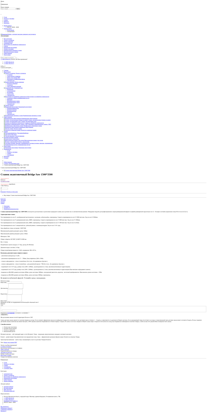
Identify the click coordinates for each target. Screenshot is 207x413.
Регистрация (10, 30)
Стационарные (11, 90)
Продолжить (4, 314)
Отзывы (6, 158)
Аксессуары (10, 93)
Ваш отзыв (4, 301)
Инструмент (7, 72)
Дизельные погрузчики (24, 147)
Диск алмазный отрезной (14, 86)
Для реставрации (19, 136)
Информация (7, 149)
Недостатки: (4, 294)
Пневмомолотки (11, 111)
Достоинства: (4, 288)
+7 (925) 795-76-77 (9, 63)
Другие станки (18, 128)
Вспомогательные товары (11, 52)
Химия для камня (9, 49)
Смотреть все (10, 80)
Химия (6, 131)
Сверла (6, 46)
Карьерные (10, 89)
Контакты (6, 23)
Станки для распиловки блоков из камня (39, 120)
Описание (6, 206)
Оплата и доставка (9, 18)
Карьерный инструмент (10, 47)
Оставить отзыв (5, 181)
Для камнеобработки (22, 133)
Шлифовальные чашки (13, 101)
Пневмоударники (12, 109)
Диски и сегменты (9, 40)
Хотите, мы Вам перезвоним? (19, 59)
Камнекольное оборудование (29, 118)
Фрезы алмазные (8, 41)
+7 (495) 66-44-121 (9, 62)
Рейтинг (3, 303)
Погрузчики (7, 54)
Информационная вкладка (11, 209)
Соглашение (10, 155)
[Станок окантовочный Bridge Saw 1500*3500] (17, 170)
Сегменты (10, 85)
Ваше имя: (3, 282)
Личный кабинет (8, 386)
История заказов (8, 388)
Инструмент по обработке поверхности (15, 44)
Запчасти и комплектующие (28, 130)
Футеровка (10, 92)
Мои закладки (8, 389)
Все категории (8, 38)
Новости (6, 21)
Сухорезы (9, 74)
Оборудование (8, 53)
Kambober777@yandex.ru (11, 401)
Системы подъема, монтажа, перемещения (40, 143)
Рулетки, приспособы (23, 141)
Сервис (6, 20)
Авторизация (10, 31)
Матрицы (9, 99)
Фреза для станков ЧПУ (13, 77)
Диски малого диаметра (13, 76)
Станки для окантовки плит (28, 121)
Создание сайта (8, 368)
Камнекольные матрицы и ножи (13, 50)
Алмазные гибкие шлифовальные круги (18, 98)
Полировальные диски (13, 102)
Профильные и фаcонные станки (33, 125)
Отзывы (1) (7, 207)
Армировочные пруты (24, 144)
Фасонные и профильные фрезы (16, 79)
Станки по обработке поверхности (34, 123)
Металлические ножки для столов (33, 140)
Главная (6, 70)
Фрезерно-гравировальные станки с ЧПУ (39, 124)
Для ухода (13, 134)
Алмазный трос (8, 43)
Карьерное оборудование (26, 127)
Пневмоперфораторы (13, 108)
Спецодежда (15, 139)
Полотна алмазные (12, 83)
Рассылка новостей (9, 391)
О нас (5, 17)
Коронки (9, 112)
